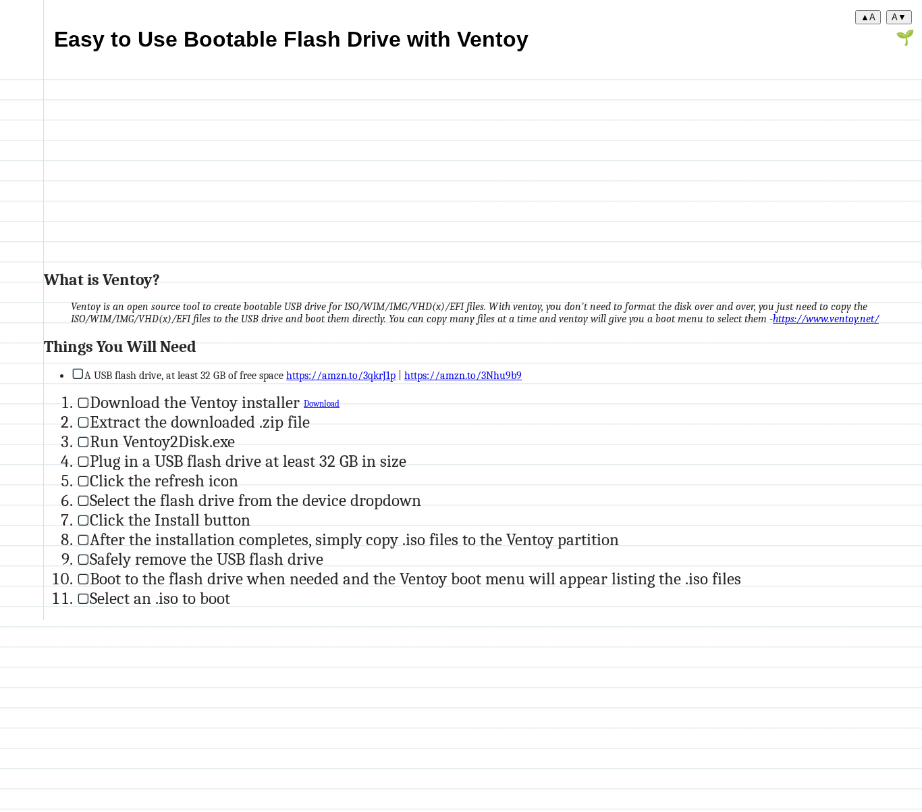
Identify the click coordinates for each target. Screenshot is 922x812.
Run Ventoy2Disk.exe (162, 441)
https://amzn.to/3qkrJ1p (341, 376)
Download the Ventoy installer (197, 402)
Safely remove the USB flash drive (206, 559)
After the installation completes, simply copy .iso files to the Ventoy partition (354, 539)
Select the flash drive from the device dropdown (255, 500)
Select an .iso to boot (160, 598)
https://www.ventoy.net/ (826, 319)
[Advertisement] (449, 174)
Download (322, 404)
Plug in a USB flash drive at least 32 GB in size (248, 461)
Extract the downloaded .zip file (200, 422)
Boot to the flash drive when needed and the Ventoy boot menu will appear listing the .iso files (415, 578)
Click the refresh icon (164, 480)
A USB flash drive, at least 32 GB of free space (185, 376)
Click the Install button (170, 520)
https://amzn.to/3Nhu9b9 (463, 376)
